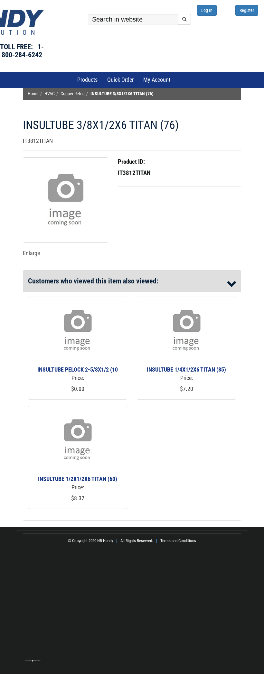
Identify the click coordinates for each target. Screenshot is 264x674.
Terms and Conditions (178, 540)
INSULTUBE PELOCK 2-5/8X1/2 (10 (77, 369)
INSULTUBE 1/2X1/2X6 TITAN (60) (77, 478)
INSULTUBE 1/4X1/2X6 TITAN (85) (186, 369)
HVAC (49, 94)
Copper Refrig (73, 94)
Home (33, 94)
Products (87, 79)
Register (247, 10)
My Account (156, 79)
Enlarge (31, 253)
